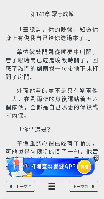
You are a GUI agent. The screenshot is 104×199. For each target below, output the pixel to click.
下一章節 (80, 186)
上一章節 (23, 186)
